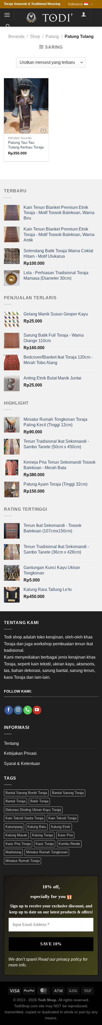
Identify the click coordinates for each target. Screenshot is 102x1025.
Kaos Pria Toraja (18, 844)
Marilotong (13, 852)
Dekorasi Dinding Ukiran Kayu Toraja (33, 810)
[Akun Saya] (83, 14)
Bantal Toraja (15, 801)
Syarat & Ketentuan (22, 763)
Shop (35, 36)
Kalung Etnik (60, 827)
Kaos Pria (65, 835)
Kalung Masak (16, 835)
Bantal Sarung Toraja (68, 793)
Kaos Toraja (45, 844)
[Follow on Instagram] (18, 710)
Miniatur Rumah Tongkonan (46, 852)
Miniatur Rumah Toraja (22, 861)
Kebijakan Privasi (20, 753)
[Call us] (27, 710)
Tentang (11, 743)
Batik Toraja (39, 801)
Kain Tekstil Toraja (62, 818)
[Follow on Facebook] (8, 710)
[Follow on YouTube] (37, 710)
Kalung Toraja (42, 835)
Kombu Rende (69, 844)
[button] (7, 14)
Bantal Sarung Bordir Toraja (26, 793)
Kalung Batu (36, 827)
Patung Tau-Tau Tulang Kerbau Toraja (26, 145)
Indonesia (75, 4)
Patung (52, 36)
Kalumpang (13, 827)
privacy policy (69, 959)
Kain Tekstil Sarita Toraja (24, 818)
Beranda (16, 36)
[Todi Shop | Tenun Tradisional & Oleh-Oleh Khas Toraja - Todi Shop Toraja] (51, 17)
